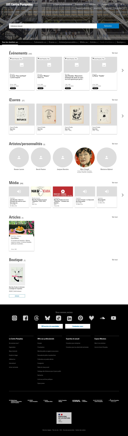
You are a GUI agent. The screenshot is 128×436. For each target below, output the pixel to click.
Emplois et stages (13, 355)
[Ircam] (34, 402)
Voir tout (115, 53)
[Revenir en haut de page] (123, 431)
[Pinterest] (80, 319)
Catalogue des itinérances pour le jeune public (49, 371)
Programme (79, 4)
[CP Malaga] (64, 402)
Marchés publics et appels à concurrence (48, 351)
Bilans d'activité (13, 351)
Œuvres (53, 42)
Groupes (40, 343)
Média (84, 42)
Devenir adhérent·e (84, 8)
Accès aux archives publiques (45, 379)
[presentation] (122, 70)
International (12, 363)
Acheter (17, 296)
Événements (40, 42)
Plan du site (55, 430)
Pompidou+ (106, 4)
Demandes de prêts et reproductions (47, 355)
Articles (94, 42)
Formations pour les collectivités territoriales (77, 347)
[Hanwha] (114, 402)
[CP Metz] (50, 402)
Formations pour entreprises (73, 343)
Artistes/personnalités (68, 42)
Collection (92, 4)
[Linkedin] (69, 319)
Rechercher (108, 26)
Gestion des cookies (81, 430)
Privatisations (41, 347)
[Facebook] (25, 319)
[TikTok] (58, 319)
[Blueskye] (47, 319)
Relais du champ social (43, 367)
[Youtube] (113, 319)
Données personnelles (69, 430)
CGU (61, 430)
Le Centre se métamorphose (63, 4)
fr (121, 4)
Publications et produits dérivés (45, 359)
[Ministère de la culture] (64, 418)
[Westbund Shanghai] (99, 402)
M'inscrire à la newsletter (50, 326)
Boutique (109, 8)
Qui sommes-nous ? (14, 343)
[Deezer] (91, 319)
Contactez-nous (77, 326)
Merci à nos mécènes (99, 343)
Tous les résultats (10, 42)
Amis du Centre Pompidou (101, 347)
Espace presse (41, 383)
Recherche (40, 375)
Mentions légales (47, 430)
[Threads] (36, 319)
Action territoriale (13, 367)
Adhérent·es (12, 359)
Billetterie (98, 8)
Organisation (12, 347)
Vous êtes (118, 8)
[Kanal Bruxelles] (81, 402)
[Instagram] (14, 319)
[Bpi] (17, 402)
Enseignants (41, 363)
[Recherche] (116, 4)
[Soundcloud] (102, 319)
